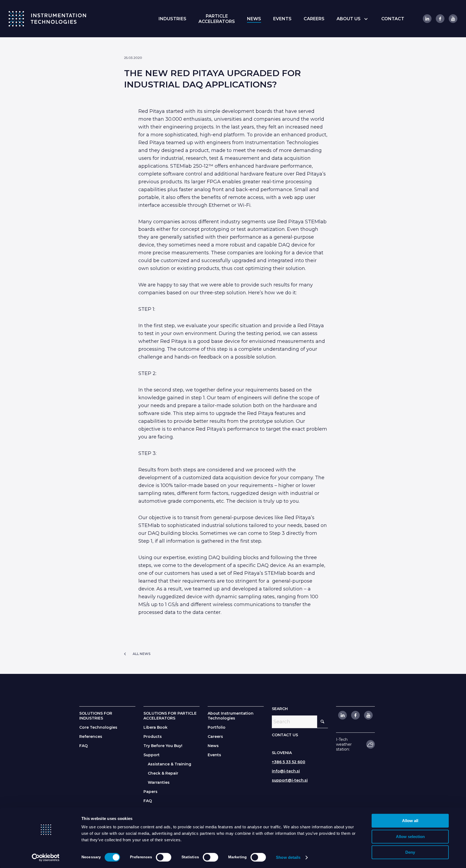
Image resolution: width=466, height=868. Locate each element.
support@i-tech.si (290, 780)
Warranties (159, 782)
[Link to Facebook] (440, 18)
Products (152, 736)
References (90, 736)
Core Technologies (98, 727)
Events (214, 754)
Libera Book (155, 727)
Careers (215, 736)
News (213, 745)
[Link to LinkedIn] (427, 18)
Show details (288, 857)
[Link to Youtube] (453, 18)
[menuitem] (172, 19)
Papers (150, 791)
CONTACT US (285, 734)
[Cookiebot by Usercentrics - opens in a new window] (45, 857)
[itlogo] (47, 18)
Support (151, 754)
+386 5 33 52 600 (288, 761)
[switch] (163, 857)
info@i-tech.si (286, 771)
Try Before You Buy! (162, 745)
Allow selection (410, 836)
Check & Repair (163, 773)
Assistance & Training (169, 764)
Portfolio (216, 727)
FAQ (83, 745)
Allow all (410, 820)
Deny (410, 852)
